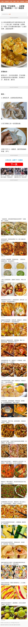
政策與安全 (7, 624)
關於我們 (2, 624)
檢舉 (10, 14)
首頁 (2, 1)
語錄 (14, 1)
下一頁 (14, 164)
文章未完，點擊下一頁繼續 (14, 160)
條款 (10, 624)
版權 (14, 624)
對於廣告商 (18, 624)
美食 (18, 1)
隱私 (12, 624)
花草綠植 (22, 1)
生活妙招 (7, 1)
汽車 (11, 1)
